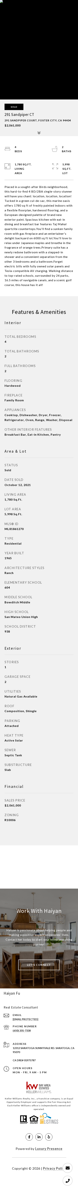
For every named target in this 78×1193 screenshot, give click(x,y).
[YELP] (48, 1137)
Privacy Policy (54, 1168)
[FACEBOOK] (29, 1137)
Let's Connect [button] (39, 964)
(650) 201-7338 (22, 1030)
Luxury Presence (48, 1149)
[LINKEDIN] (39, 1137)
